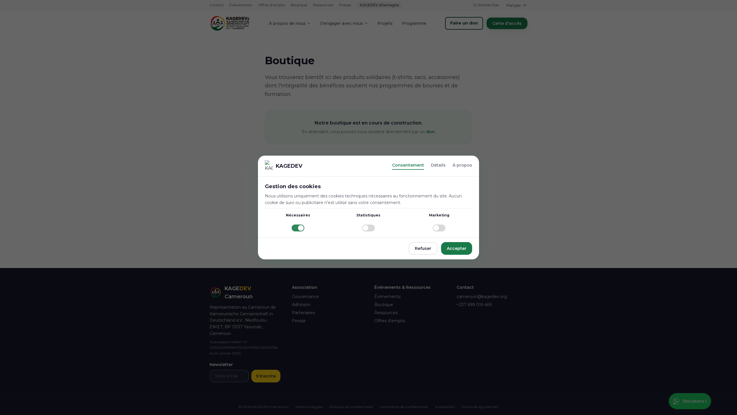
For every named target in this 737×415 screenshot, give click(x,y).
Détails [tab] (438, 165)
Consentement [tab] (408, 165)
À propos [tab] (462, 165)
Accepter (456, 248)
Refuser (423, 248)
